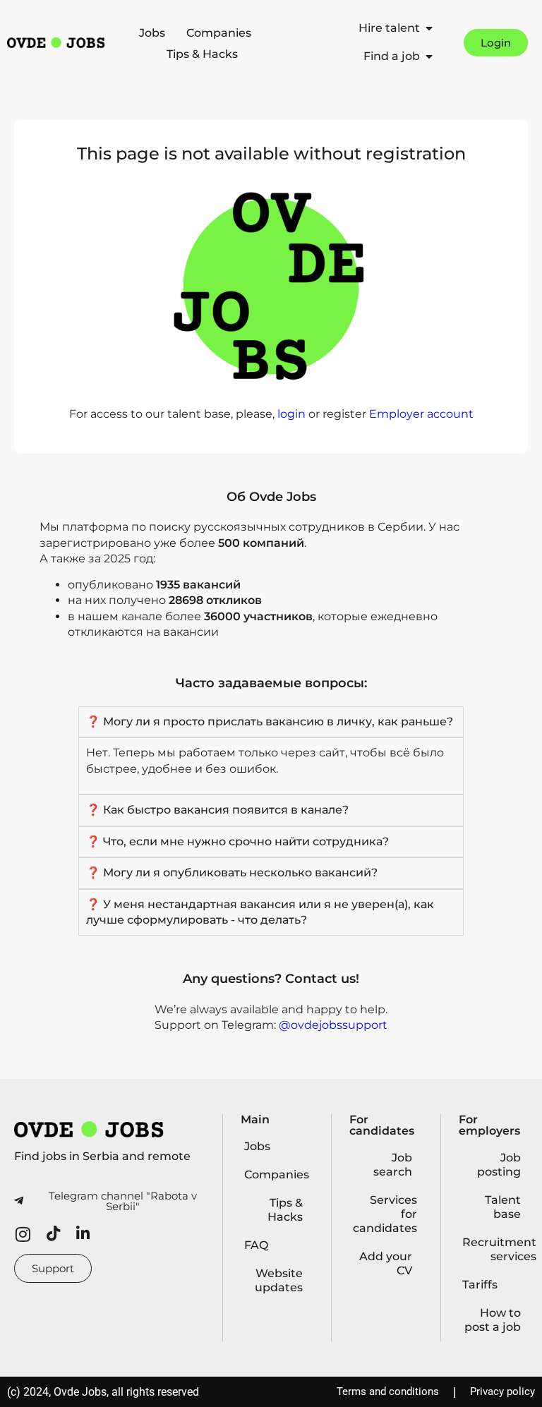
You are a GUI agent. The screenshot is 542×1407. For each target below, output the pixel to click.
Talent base (503, 1207)
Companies (218, 33)
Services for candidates (385, 1214)
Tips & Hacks (202, 54)
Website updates (279, 1280)
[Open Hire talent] (429, 28)
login (291, 414)
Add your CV (385, 1263)
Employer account (421, 414)
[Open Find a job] (429, 56)
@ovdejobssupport (333, 1025)
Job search (392, 1164)
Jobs (152, 33)
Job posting (499, 1164)
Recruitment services (495, 1249)
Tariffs (480, 1284)
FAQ (256, 1245)
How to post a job (492, 1320)
